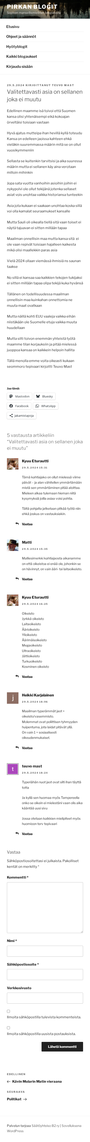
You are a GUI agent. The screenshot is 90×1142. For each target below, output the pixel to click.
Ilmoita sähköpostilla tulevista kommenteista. (44, 1017)
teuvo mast (63, 85)
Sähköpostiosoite (23, 964)
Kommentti (17, 877)
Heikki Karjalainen (38, 695)
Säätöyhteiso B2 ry (45, 1126)
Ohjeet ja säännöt (21, 36)
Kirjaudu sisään (19, 66)
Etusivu (12, 27)
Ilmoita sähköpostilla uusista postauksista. (41, 1034)
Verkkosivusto (19, 988)
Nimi (12, 941)
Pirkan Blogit (32, 6)
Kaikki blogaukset (21, 56)
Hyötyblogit (16, 46)
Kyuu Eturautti (35, 461)
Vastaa (27, 524)
